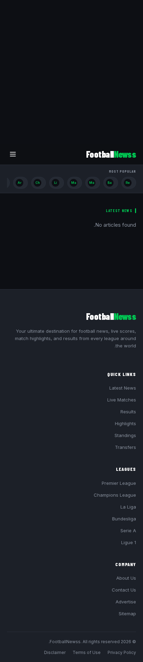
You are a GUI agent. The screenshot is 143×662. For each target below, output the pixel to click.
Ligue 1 (128, 542)
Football (111, 154)
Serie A (128, 530)
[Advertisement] (71, 72)
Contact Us (124, 590)
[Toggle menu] (13, 154)
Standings (125, 435)
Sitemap (127, 613)
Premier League (119, 483)
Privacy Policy (122, 652)
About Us (126, 578)
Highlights (125, 423)
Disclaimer (55, 652)
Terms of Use (87, 652)
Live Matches (121, 400)
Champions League (115, 495)
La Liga (128, 507)
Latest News (122, 388)
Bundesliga (124, 518)
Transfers (125, 447)
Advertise (126, 601)
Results (128, 411)
